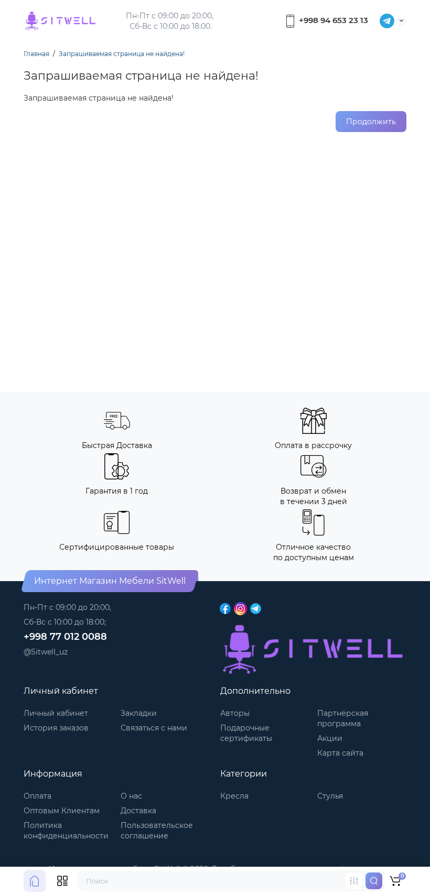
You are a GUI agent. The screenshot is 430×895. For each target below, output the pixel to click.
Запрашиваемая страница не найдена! (122, 54)
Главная (36, 54)
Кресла (234, 796)
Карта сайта (340, 753)
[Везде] (354, 880)
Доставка (138, 810)
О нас (131, 796)
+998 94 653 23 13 (332, 20)
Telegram (387, 21)
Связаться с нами (154, 728)
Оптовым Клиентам (62, 810)
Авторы (235, 713)
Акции (329, 738)
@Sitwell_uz (46, 652)
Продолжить (371, 121)
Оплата (37, 796)
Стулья (330, 796)
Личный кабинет (56, 713)
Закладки (139, 713)
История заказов (56, 728)
